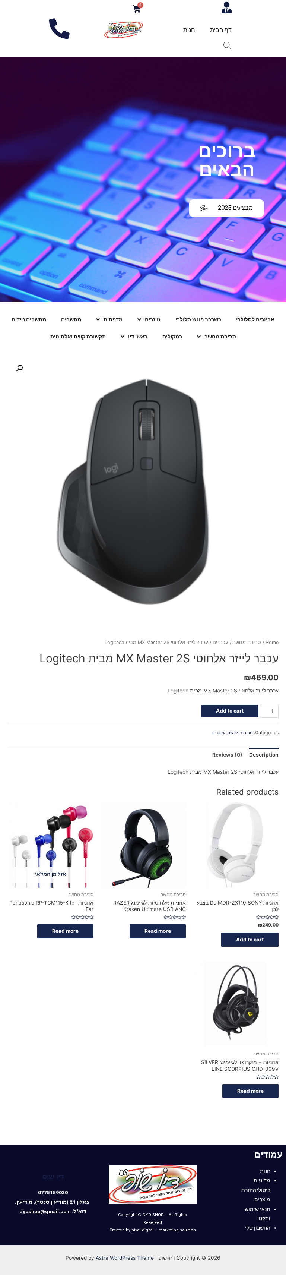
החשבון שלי (257, 1228)
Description (264, 755)
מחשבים (71, 319)
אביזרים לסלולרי (255, 319)
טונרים (153, 319)
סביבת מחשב (220, 337)
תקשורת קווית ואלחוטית (78, 337)
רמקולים (172, 337)
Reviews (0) (227, 755)
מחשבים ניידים (29, 319)
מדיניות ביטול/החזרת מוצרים (255, 1189)
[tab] (264, 755)
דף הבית (221, 30)
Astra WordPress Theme (125, 1258)
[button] (226, 208)
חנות (189, 30)
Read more (157, 931)
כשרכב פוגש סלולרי (198, 319)
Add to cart (230, 711)
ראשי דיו (137, 337)
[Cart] (136, 9)
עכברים (220, 642)
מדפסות (113, 319)
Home (272, 642)
